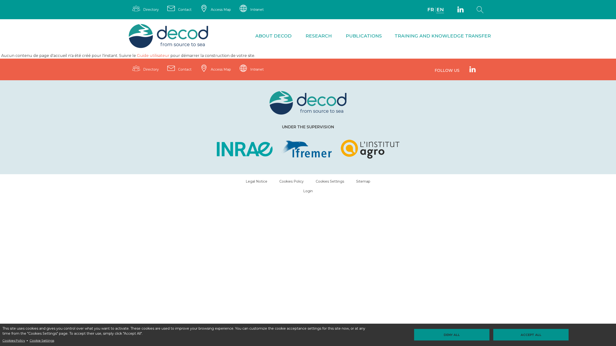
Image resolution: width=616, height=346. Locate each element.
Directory (151, 9)
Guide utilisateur (153, 55)
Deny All (452, 335)
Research (319, 36)
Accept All (531, 335)
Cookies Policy (13, 340)
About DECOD (273, 36)
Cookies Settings (330, 181)
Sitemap (363, 181)
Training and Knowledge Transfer (443, 36)
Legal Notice (256, 181)
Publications (364, 36)
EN (440, 9)
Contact (185, 9)
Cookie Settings (42, 340)
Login (308, 191)
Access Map (221, 9)
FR (430, 9)
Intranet (257, 9)
